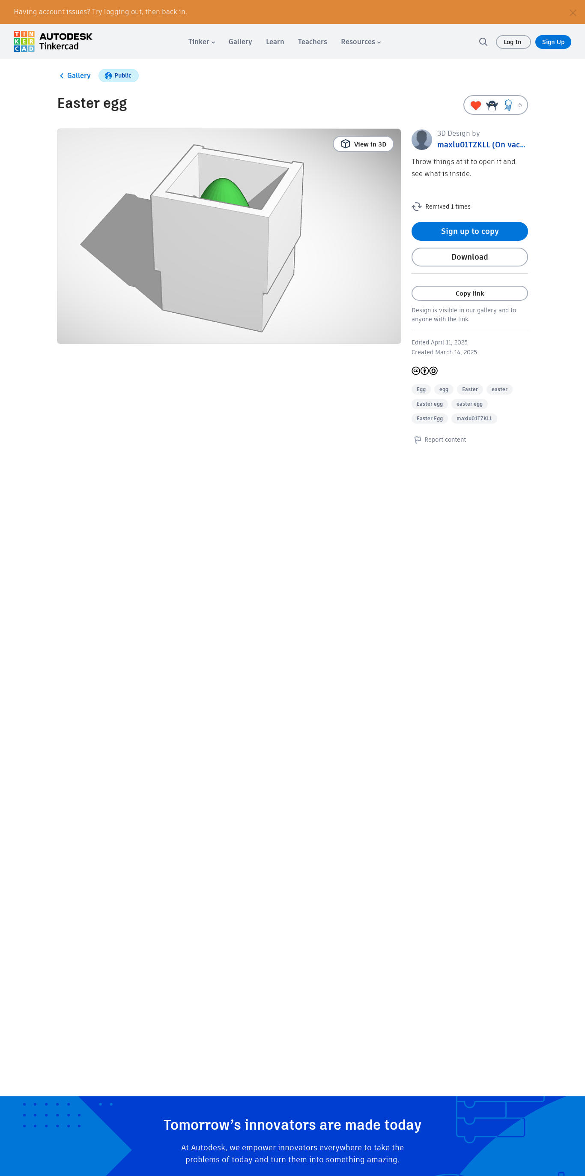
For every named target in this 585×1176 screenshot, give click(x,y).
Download (469, 256)
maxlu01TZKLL (474, 418)
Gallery (79, 76)
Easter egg (430, 403)
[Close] (573, 12)
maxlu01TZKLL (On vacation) (489, 144)
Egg (421, 389)
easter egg (470, 403)
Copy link (470, 293)
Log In (513, 42)
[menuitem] (201, 41)
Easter (470, 389)
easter (499, 389)
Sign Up (553, 42)
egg (443, 389)
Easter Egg (430, 418)
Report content (445, 439)
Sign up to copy (470, 231)
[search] (483, 41)
